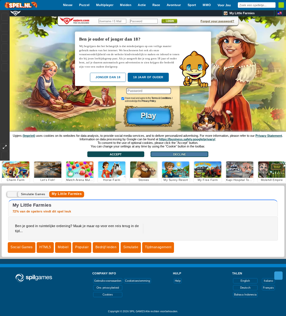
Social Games (21, 247)
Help (177, 280)
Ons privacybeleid (108, 287)
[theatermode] (5, 147)
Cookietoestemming (137, 280)
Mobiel (63, 247)
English (245, 280)
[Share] (5, 27)
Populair (82, 247)
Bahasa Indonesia (245, 294)
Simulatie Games (33, 194)
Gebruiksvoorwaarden (107, 280)
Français (268, 287)
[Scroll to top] (278, 275)
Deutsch (245, 287)
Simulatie (130, 247)
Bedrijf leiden (106, 247)
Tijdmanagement (158, 247)
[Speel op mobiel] (4, 67)
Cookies (108, 294)
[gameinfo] (4, 57)
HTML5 (45, 247)
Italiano (268, 280)
